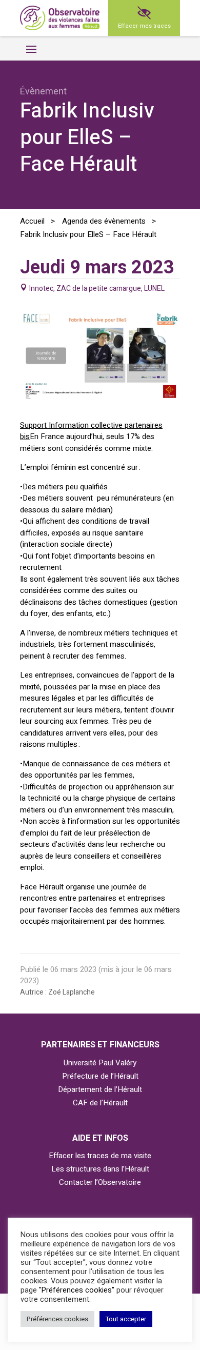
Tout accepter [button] (126, 1319)
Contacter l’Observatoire (100, 1182)
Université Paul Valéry (100, 1062)
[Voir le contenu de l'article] (100, 398)
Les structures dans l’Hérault (100, 1169)
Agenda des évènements (104, 221)
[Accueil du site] (59, 18)
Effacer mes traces (144, 26)
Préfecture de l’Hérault (100, 1076)
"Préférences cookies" (76, 1290)
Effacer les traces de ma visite (100, 1155)
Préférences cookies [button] (57, 1319)
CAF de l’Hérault (100, 1102)
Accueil (32, 221)
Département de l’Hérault (100, 1089)
